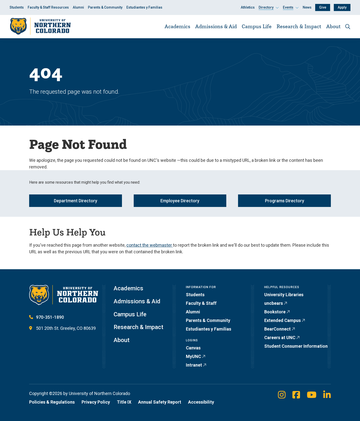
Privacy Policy (96, 402)
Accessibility (201, 402)
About (333, 26)
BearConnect (277, 329)
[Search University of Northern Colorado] (347, 26)
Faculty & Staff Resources (48, 7)
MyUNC (193, 356)
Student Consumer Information (296, 346)
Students (17, 7)
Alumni (78, 7)
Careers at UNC (279, 337)
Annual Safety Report (159, 402)
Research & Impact (298, 26)
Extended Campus (282, 320)
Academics (177, 26)
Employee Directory (179, 200)
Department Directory (75, 200)
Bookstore (275, 311)
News (307, 7)
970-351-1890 (50, 317)
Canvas (193, 347)
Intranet (194, 365)
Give (322, 7)
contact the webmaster (149, 245)
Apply (342, 7)
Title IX (124, 402)
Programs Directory (284, 200)
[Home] (40, 26)
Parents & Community (105, 7)
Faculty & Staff (201, 303)
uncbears (273, 303)
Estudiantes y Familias (144, 7)
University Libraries (283, 294)
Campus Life (257, 26)
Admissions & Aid (216, 26)
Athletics (248, 7)
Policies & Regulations (52, 402)
